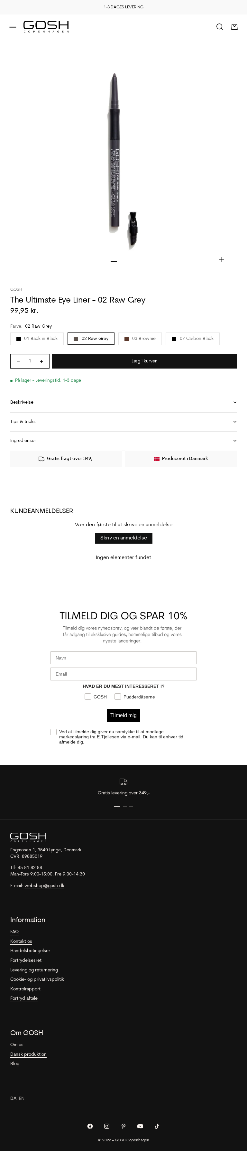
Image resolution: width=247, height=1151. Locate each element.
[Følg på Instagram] (107, 1126)
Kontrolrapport (25, 989)
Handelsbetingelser (30, 951)
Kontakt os (21, 941)
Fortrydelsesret (25, 960)
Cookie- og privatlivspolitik (37, 979)
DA (13, 1098)
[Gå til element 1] (114, 261)
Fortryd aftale (24, 998)
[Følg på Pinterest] (123, 1126)
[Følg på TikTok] (157, 1126)
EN (21, 1098)
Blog (14, 1064)
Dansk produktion (28, 1054)
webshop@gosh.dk (44, 886)
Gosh (16, 289)
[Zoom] (221, 259)
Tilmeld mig (123, 715)
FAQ (14, 932)
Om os (16, 1045)
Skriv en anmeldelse (123, 538)
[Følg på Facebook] (90, 1126)
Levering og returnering (34, 970)
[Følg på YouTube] (140, 1126)
